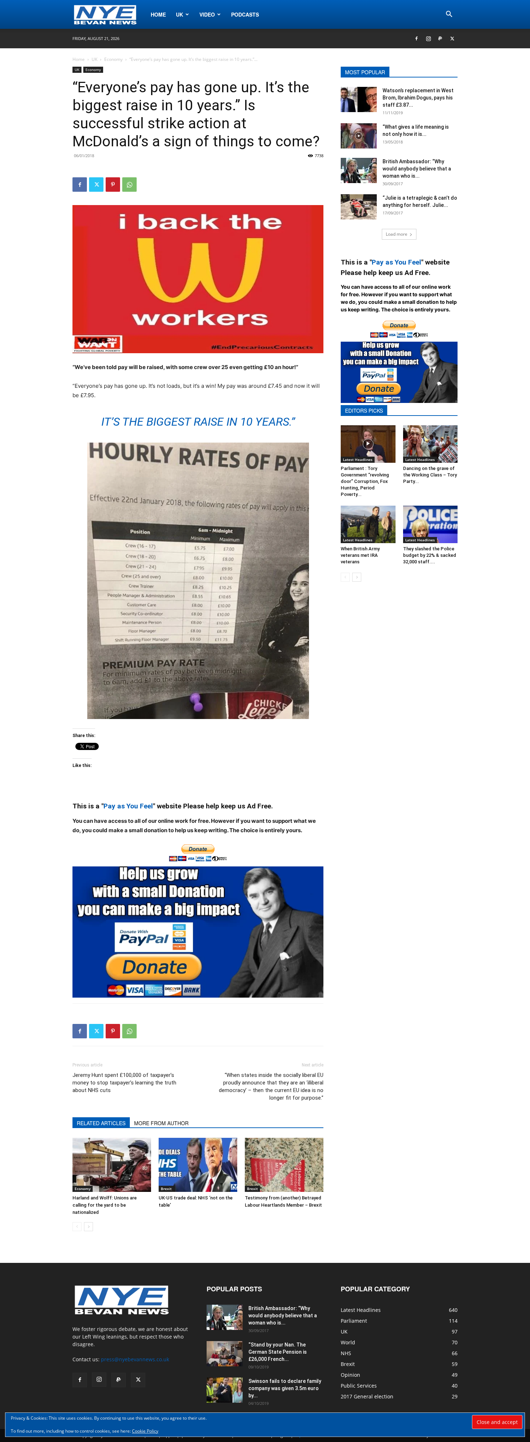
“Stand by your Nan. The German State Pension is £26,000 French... (277, 1352)
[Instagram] (428, 38)
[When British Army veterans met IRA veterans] (368, 524)
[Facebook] (416, 38)
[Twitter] (452, 38)
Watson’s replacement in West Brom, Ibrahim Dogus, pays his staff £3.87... (418, 98)
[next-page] (88, 1226)
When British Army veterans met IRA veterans (360, 555)
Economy (113, 59)
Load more (396, 234)
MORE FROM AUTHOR (161, 1123)
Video (207, 14)
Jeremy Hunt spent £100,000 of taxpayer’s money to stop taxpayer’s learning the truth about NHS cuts (124, 1082)
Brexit (166, 1188)
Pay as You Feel (128, 806)
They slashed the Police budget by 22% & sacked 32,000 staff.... (429, 555)
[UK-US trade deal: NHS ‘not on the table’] (198, 1165)
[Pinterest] (113, 184)
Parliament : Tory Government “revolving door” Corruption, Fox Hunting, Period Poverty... (365, 481)
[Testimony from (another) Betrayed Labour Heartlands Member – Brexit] (284, 1165)
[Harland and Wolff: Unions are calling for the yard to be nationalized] (111, 1165)
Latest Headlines (357, 459)
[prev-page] (76, 1226)
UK (179, 14)
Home (158, 14)
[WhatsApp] (129, 184)
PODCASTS (245, 14)
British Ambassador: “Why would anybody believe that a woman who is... (417, 169)
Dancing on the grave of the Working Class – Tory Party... (430, 475)
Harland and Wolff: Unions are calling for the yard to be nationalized (104, 1205)
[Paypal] (440, 38)
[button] (449, 15)
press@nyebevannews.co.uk (135, 1359)
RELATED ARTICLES (101, 1123)
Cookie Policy (145, 1431)
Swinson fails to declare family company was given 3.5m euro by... (284, 1388)
